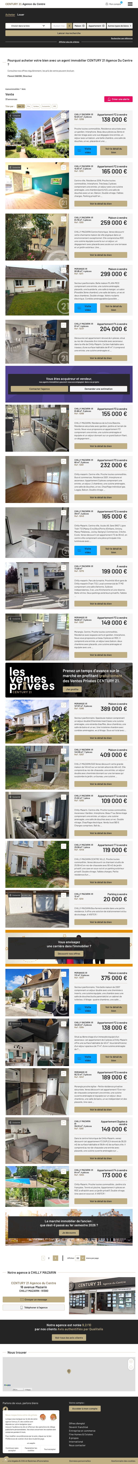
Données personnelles (80, 1461)
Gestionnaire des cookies (123, 1461)
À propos (74, 1437)
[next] (55, 1258)
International (76, 1441)
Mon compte (115, 4)
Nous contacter (77, 1445)
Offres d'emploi (77, 1423)
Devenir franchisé (78, 1427)
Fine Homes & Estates (81, 1434)
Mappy (28, 1390)
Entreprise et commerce (82, 1430)
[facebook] (5, 1409)
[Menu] (130, 4)
